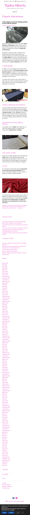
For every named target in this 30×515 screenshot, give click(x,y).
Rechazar (11, 512)
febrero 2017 (5, 442)
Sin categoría (5, 474)
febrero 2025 (5, 293)
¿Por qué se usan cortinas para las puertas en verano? (15, 228)
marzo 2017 (5, 440)
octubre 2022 (5, 339)
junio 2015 (4, 465)
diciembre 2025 (5, 276)
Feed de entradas (6, 484)
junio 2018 (4, 415)
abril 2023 (4, 329)
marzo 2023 (5, 331)
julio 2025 (4, 284)
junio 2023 (4, 326)
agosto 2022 (5, 342)
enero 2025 (5, 294)
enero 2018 (5, 424)
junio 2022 (4, 346)
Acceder (4, 483)
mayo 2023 (4, 327)
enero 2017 (5, 443)
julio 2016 (4, 445)
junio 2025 (4, 286)
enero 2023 (5, 334)
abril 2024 (4, 309)
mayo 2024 (4, 308)
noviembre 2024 (6, 298)
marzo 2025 (5, 291)
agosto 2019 (5, 392)
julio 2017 (4, 434)
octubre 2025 (5, 279)
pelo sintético (13, 208)
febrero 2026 (5, 273)
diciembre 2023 (5, 316)
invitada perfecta (17, 205)
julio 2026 (4, 264)
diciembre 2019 (5, 385)
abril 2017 (4, 438)
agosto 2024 (5, 303)
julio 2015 (4, 463)
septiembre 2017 (6, 430)
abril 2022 (4, 347)
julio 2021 (4, 361)
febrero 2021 (5, 369)
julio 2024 (4, 304)
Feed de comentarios (7, 486)
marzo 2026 (5, 271)
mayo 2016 (4, 448)
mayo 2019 (4, 397)
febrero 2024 (5, 313)
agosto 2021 (5, 359)
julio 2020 (4, 379)
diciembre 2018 (5, 405)
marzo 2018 (5, 420)
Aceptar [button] (4, 512)
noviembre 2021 (6, 354)
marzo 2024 (5, 311)
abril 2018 (4, 419)
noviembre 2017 (6, 427)
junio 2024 (4, 306)
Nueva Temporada (18, 206)
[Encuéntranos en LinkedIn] (16, 498)
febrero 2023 (5, 332)
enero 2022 (5, 351)
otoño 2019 (8, 208)
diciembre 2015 (5, 457)
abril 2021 (4, 366)
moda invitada (11, 206)
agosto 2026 (5, 263)
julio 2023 (4, 324)
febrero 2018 (5, 422)
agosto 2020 (5, 377)
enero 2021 (5, 371)
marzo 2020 (5, 382)
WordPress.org (5, 488)
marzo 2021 (5, 367)
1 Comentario (19, 208)
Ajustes (18, 512)
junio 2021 (4, 362)
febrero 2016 (5, 453)
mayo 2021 (4, 364)
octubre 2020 (5, 374)
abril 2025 (4, 289)
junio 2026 (4, 266)
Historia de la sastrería (11, 249)
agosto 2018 (5, 412)
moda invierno (5, 206)
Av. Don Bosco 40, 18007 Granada (15, 501)
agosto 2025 (5, 283)
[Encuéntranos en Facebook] (13, 498)
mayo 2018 (4, 417)
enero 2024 (5, 314)
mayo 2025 (4, 288)
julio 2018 (4, 414)
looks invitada (24, 205)
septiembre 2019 (6, 390)
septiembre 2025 (6, 281)
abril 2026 (4, 269)
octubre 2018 (5, 409)
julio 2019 (4, 394)
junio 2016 (4, 447)
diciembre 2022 (5, 336)
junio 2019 (4, 395)
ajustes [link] (12, 510)
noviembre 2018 (6, 407)
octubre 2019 (5, 389)
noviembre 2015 (6, 458)
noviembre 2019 (6, 387)
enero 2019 (5, 404)
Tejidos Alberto (15, 5)
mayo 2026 (4, 268)
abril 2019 (4, 399)
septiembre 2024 (6, 301)
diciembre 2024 (5, 296)
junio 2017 (4, 435)
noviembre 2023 (6, 318)
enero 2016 (5, 455)
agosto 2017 (5, 432)
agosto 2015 (5, 462)
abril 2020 (4, 380)
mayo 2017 (4, 437)
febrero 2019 (5, 402)
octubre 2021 (5, 356)
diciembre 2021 (5, 352)
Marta (3, 251)
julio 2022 (4, 344)
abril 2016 (4, 450)
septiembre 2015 (6, 460)
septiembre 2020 (6, 376)
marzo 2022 (5, 349)
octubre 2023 (5, 319)
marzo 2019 (5, 400)
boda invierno (11, 205)
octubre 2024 (5, 299)
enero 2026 (5, 274)
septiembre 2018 (6, 410)
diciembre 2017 (5, 425)
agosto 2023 (5, 322)
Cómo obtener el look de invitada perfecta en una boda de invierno (15, 22)
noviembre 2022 (6, 337)
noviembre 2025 (6, 278)
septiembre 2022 (6, 341)
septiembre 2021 (6, 357)
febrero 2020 (5, 384)
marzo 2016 (5, 452)
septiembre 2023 (6, 321)
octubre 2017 (5, 429)
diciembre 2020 (5, 372)
